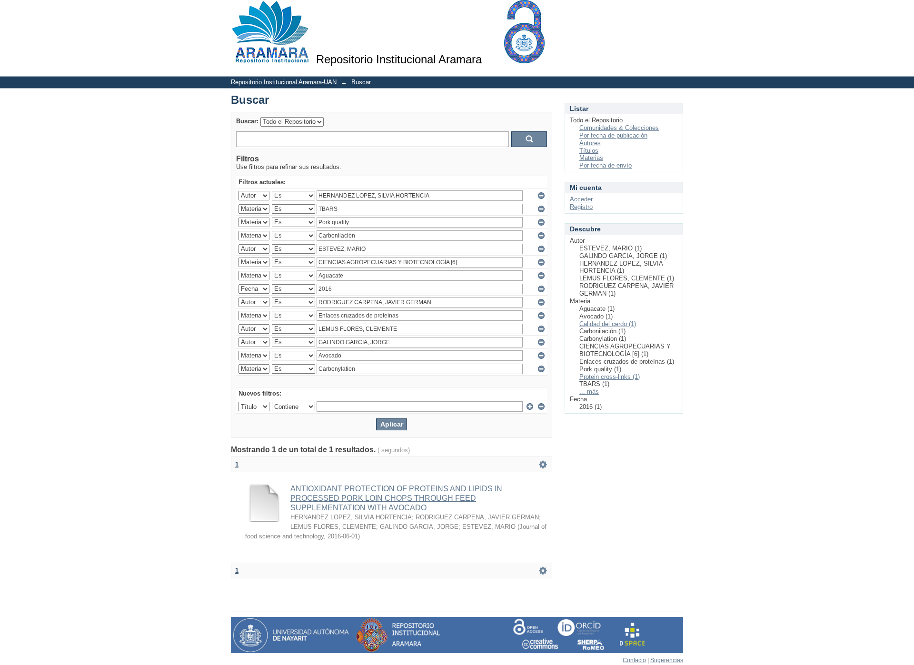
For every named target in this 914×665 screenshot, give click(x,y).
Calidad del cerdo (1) (607, 324)
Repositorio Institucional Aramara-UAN (284, 82)
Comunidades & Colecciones (619, 127)
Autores (590, 143)
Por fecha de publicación (613, 135)
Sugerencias (666, 660)
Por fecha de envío (605, 165)
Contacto (634, 660)
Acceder (581, 199)
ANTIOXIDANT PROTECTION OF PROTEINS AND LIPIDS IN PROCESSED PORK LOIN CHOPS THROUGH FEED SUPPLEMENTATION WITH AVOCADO (396, 498)
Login (675, 11)
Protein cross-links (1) (609, 376)
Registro (581, 206)
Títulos (588, 150)
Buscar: (247, 121)
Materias (591, 157)
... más (589, 391)
